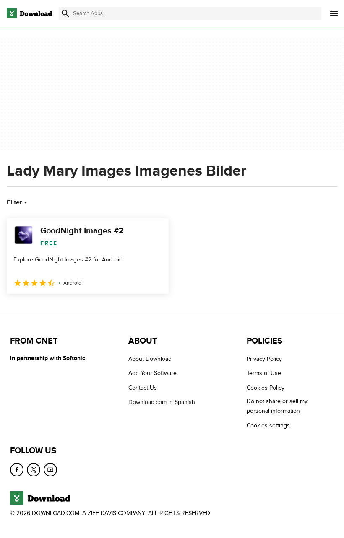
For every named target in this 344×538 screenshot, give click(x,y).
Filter (14, 202)
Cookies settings (268, 425)
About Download (150, 358)
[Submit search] (65, 13)
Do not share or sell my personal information (277, 406)
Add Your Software (152, 373)
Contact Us (142, 387)
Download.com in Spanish (161, 402)
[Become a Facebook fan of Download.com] (16, 469)
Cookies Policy (265, 387)
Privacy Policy (264, 358)
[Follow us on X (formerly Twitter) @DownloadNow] (33, 469)
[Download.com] (29, 13)
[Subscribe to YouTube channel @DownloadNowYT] (50, 469)
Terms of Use (264, 373)
